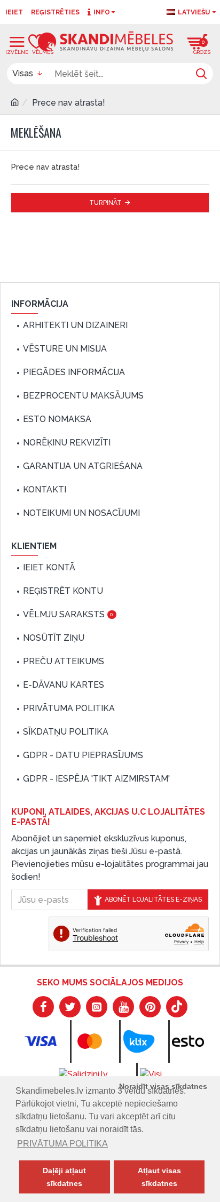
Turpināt (105, 202)
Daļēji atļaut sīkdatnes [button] (64, 1177)
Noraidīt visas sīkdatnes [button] (163, 1086)
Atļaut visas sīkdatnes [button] (159, 1177)
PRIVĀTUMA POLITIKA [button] (62, 1143)
